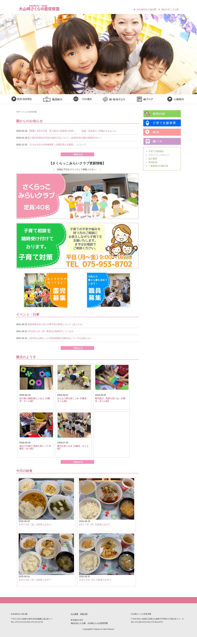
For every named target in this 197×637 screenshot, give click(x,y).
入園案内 (175, 99)
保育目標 (21, 99)
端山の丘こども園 (170, 9)
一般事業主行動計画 (158, 166)
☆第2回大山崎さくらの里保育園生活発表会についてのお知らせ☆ (60, 338)
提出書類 (153, 158)
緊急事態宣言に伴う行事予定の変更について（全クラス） (56, 324)
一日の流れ (83, 99)
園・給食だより (113, 99)
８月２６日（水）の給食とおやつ (35, 579)
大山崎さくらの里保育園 (97, 623)
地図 (162, 132)
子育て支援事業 (162, 122)
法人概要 (74, 614)
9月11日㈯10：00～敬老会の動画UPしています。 (51, 331)
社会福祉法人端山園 (146, 9)
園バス (162, 141)
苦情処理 (153, 162)
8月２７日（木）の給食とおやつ (94, 524)
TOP (18, 112)
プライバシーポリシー (159, 155)
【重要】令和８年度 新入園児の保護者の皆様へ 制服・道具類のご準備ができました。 (73, 131)
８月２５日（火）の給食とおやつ (95, 579)
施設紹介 (52, 99)
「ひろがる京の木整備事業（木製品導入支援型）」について (57, 144)
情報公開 (83, 614)
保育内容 (162, 113)
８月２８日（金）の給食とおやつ (35, 524)
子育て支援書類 (156, 151)
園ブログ (144, 99)
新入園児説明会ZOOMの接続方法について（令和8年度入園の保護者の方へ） (65, 138)
